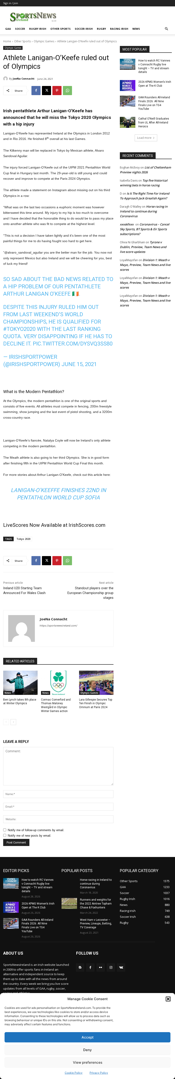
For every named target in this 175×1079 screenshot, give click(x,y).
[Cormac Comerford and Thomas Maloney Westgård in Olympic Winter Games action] (58, 683)
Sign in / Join (10, 3)
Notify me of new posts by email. (29, 835)
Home (7, 41)
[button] (168, 999)
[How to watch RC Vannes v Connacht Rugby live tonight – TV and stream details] (127, 64)
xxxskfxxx (127, 224)
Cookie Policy (73, 1072)
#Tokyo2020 (19, 329)
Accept (88, 1037)
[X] (46, 90)
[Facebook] (36, 90)
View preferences (87, 1062)
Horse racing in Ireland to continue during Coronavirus (143, 211)
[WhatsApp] (67, 90)
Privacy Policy (99, 1072)
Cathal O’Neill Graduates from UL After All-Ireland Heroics (153, 122)
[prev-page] (6, 722)
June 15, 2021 (79, 364)
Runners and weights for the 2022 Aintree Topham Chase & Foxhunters (96, 903)
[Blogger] (80, 968)
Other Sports (60, 28)
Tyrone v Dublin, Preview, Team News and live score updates (143, 247)
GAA (8, 28)
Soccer (20, 28)
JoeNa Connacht (23, 78)
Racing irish (119, 28)
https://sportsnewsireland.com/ (58, 625)
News (136, 28)
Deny (87, 1050)
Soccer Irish (84, 28)
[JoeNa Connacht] (6, 78)
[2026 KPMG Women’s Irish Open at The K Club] (127, 85)
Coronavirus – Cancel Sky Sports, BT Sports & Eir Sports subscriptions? (144, 229)
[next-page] (13, 722)
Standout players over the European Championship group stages (90, 593)
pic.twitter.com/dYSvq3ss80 (73, 343)
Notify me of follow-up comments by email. (36, 830)
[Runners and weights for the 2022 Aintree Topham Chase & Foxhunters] (69, 903)
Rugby (101, 28)
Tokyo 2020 (23, 539)
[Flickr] (101, 968)
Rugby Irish (37, 28)
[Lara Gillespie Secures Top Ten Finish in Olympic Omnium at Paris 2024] (96, 683)
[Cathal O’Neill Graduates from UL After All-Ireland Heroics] (127, 122)
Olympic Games (44, 41)
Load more (144, 138)
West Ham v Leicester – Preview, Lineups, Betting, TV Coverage (96, 923)
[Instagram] (111, 968)
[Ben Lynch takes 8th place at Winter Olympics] (20, 683)
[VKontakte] (121, 968)
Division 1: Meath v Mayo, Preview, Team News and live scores (145, 265)
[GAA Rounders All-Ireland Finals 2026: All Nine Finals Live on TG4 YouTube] (127, 101)
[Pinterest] (57, 90)
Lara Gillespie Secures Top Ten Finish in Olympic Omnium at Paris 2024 (95, 703)
